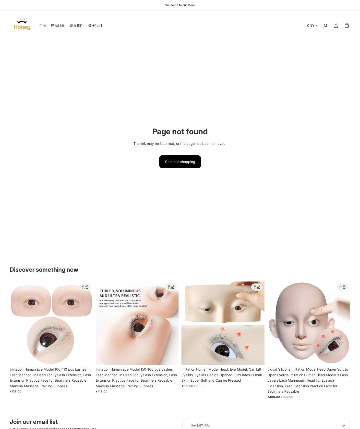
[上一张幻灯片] (17, 323)
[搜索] (325, 25)
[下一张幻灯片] (85, 323)
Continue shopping (180, 162)
